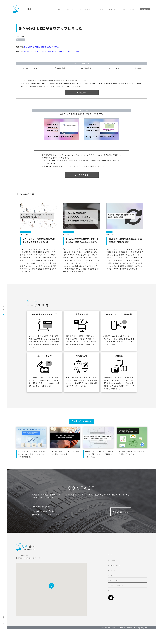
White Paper (114, 580)
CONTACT (145, 9)
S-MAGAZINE (86, 9)
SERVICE (71, 9)
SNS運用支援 (92, 4)
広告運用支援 (78, 4)
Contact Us (120, 511)
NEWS (111, 575)
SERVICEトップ (40, 4)
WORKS (100, 9)
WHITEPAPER (128, 9)
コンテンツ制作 (107, 4)
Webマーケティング (62, 4)
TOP (60, 9)
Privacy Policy (115, 585)
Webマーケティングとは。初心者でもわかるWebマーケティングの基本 (52, 51)
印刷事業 (120, 4)
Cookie (111, 591)
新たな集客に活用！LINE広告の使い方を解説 (41, 47)
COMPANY (113, 9)
